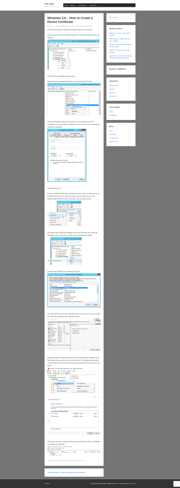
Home (66, 5)
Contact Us (93, 5)
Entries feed (112, 134)
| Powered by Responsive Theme (126, 483)
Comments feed (113, 138)
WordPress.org (113, 141)
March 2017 (112, 92)
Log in (110, 131)
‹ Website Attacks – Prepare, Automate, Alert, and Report (66, 472)
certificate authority (60, 460)
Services (72, 5)
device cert (75, 460)
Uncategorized (88, 26)
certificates (69, 460)
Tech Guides (82, 5)
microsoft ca (82, 460)
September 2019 (113, 85)
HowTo (111, 111)
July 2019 (111, 89)
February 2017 (113, 96)
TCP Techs (49, 4)
